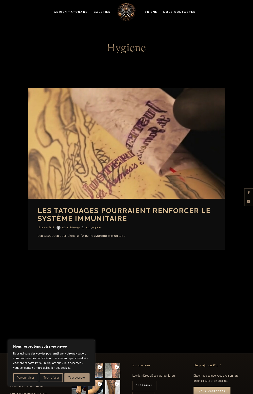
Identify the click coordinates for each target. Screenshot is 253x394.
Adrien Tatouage (71, 227)
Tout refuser (51, 377)
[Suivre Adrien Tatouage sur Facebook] (248, 192)
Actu (88, 227)
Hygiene (96, 227)
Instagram (144, 385)
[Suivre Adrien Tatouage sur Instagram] (248, 201)
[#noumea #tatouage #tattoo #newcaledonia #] (95, 370)
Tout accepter (77, 377)
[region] (51, 363)
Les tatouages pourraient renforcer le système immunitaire (124, 214)
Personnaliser (25, 377)
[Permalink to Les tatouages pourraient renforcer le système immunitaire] (126, 143)
